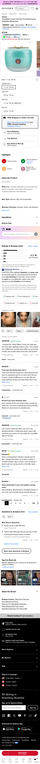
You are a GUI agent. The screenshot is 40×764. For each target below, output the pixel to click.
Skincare (4, 14)
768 (33, 503)
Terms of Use (16, 740)
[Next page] (38, 503)
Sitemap (33, 740)
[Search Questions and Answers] (4, 517)
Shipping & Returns (14, 126)
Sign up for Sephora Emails (12, 703)
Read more (6, 382)
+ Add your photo (8, 567)
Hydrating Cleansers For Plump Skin (14, 609)
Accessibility (25, 740)
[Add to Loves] (37, 80)
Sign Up (33, 708)
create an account (20, 122)
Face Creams (23, 14)
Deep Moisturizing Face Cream (13, 606)
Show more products (29, 162)
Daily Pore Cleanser (22, 599)
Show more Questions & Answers (16, 551)
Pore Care (6, 29)
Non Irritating (32, 27)
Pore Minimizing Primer (10, 602)
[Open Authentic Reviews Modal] (21, 270)
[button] (28, 35)
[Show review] (8, 319)
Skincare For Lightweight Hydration (14, 604)
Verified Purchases (32, 331)
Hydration (24, 27)
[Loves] (32, 8)
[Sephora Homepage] (7, 8)
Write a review (33, 246)
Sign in (9, 122)
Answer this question (11, 544)
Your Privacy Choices (8, 743)
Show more (6, 210)
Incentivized (5, 418)
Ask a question (19, 25)
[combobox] (22, 8)
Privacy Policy (6, 740)
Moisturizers (13, 14)
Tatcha (4, 17)
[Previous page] (2, 503)
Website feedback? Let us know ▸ (20, 616)
